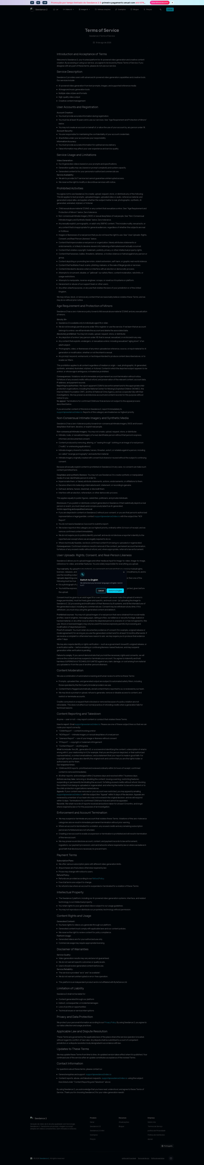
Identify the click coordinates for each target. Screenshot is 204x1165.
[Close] (124, 572)
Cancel (101, 590)
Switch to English (115, 590)
